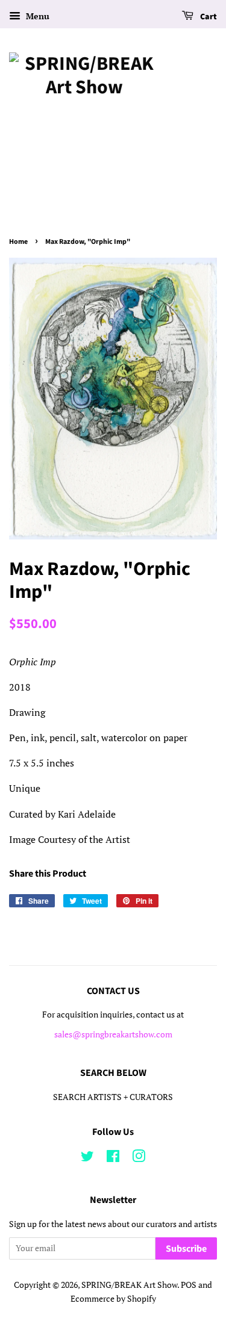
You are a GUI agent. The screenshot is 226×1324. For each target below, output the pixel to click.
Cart (207, 17)
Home (18, 242)
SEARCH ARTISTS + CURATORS (113, 1097)
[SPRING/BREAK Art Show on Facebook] (113, 1158)
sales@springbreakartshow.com (113, 1034)
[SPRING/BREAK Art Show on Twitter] (87, 1158)
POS (188, 1284)
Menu (36, 16)
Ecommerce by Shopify (113, 1298)
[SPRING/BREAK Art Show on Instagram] (138, 1158)
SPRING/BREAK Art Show (129, 1284)
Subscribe (186, 1248)
